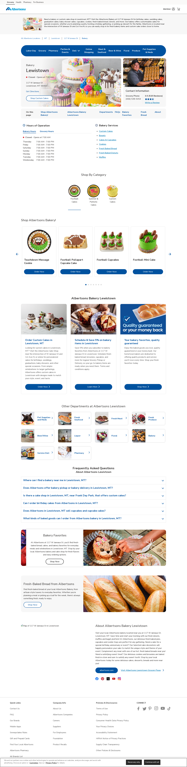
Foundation (58, 738)
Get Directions (32, 91)
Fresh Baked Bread (108, 148)
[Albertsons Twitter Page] (144, 710)
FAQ (12, 714)
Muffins (102, 157)
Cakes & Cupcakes (107, 140)
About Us (57, 708)
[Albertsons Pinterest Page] (150, 710)
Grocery (10, 2)
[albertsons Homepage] (16, 9)
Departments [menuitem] (106, 112)
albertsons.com (109, 670)
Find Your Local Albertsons (21, 744)
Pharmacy (27, 2)
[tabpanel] (39, 251)
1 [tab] (86, 284)
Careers (56, 720)
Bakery (155, 436)
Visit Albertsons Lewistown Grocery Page (142, 671)
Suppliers (57, 726)
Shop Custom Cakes (39, 98)
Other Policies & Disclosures (108, 750)
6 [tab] (98, 284)
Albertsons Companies (63, 714)
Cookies (102, 144)
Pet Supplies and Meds (44, 419)
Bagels (102, 135)
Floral (118, 436)
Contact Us (15, 708)
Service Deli (44, 453)
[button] (169, 9)
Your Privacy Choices (105, 726)
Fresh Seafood (81, 419)
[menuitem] (31, 50)
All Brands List (16, 756)
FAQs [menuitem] (117, 112)
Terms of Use (102, 708)
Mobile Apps (15, 726)
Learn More (99, 386)
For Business (38, 2)
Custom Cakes (106, 131)
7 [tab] (101, 284)
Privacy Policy (102, 714)
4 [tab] (93, 284)
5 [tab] (96, 284)
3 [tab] (91, 284)
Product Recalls (60, 744)
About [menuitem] (158, 112)
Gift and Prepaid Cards (20, 738)
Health (18, 2)
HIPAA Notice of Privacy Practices (111, 738)
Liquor (81, 436)
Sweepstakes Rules (18, 732)
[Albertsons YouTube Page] (163, 710)
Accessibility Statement (106, 732)
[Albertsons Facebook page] (139, 710)
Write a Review (152, 102)
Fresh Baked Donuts (108, 152)
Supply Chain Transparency (107, 744)
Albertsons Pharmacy (19, 750)
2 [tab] (88, 284)
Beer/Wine (44, 436)
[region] (93, 762)
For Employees (59, 732)
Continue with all (152, 762)
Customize (34, 763)
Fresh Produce (155, 419)
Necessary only (134, 762)
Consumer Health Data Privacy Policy (112, 720)
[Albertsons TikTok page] (169, 710)
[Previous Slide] (17, 254)
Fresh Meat (118, 419)
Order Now (44, 271)
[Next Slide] (170, 254)
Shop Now (149, 386)
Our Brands (15, 720)
